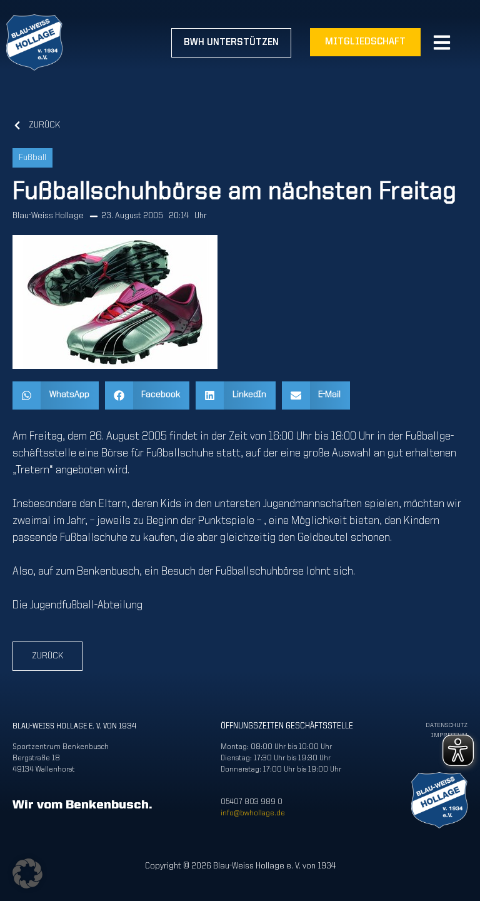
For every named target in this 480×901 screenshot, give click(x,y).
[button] (55, 395)
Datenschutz (447, 725)
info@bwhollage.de (253, 813)
